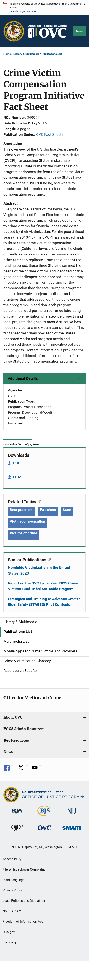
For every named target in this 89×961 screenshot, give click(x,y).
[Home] (49, 31)
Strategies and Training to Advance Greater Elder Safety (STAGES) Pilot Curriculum (44, 602)
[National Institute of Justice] (72, 814)
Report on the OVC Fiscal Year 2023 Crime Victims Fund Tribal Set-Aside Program (43, 586)
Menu (79, 31)
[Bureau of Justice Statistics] (44, 817)
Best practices (21, 510)
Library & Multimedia (26, 54)
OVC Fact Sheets (50, 134)
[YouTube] (36, 769)
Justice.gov (11, 942)
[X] (22, 769)
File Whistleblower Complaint (24, 869)
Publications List (52, 54)
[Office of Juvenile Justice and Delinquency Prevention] (17, 831)
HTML (18, 477)
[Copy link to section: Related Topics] (38, 501)
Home (7, 54)
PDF (16, 463)
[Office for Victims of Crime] (44, 831)
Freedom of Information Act (23, 921)
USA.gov (9, 932)
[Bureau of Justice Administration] (17, 814)
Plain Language (13, 880)
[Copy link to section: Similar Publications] (48, 559)
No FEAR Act (12, 911)
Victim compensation (27, 521)
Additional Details (23, 378)
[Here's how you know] (44, 7)
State (67, 510)
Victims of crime (23, 533)
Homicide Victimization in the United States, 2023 (39, 570)
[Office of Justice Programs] (13, 31)
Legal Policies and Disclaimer (24, 901)
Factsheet (48, 510)
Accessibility (12, 859)
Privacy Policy (13, 890)
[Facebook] (8, 769)
